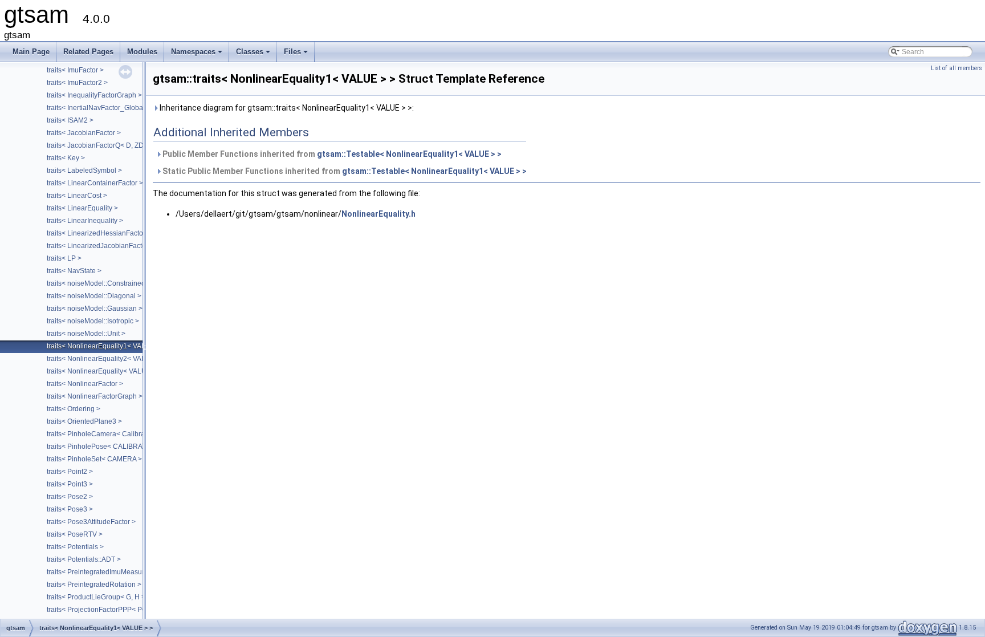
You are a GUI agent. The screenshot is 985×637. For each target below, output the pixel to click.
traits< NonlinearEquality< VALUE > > (104, 371)
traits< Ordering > (73, 409)
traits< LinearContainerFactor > (95, 183)
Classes (254, 54)
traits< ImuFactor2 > (77, 83)
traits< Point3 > (70, 484)
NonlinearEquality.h (378, 213)
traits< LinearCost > (77, 196)
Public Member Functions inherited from (331, 154)
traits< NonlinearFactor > (85, 384)
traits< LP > (64, 258)
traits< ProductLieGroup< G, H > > (99, 597)
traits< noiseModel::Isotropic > (93, 321)
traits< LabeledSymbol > (84, 171)
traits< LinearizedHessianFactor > (99, 233)
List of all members (956, 68)
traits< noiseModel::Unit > (86, 334)
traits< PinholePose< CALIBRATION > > (108, 447)
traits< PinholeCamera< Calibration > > (107, 434)
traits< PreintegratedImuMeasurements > (110, 572)
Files (297, 54)
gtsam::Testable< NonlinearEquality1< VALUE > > (409, 154)
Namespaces (197, 54)
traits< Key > (66, 158)
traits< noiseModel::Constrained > (99, 283)
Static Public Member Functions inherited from (344, 171)
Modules (142, 51)
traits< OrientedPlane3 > (84, 421)
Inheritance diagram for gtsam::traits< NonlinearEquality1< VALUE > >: (286, 107)
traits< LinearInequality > (85, 221)
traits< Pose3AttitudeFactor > (91, 522)
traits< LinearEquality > (82, 208)
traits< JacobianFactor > (84, 133)
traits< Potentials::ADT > (84, 559)
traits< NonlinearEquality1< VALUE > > (106, 346)
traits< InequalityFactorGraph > (94, 95)
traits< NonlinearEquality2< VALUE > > (106, 359)
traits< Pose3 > (70, 509)
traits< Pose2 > (70, 497)
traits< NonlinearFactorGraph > (95, 396)
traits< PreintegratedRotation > (94, 585)
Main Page (31, 51)
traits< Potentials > (75, 547)
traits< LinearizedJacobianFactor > (100, 246)
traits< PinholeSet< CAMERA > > (97, 459)
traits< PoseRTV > (75, 534)
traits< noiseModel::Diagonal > (94, 296)
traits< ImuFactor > (75, 70)
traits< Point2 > (70, 472)
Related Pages (88, 51)
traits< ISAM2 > (70, 120)
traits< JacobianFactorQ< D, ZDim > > (104, 145)
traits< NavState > (74, 271)
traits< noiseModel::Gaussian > (95, 309)
